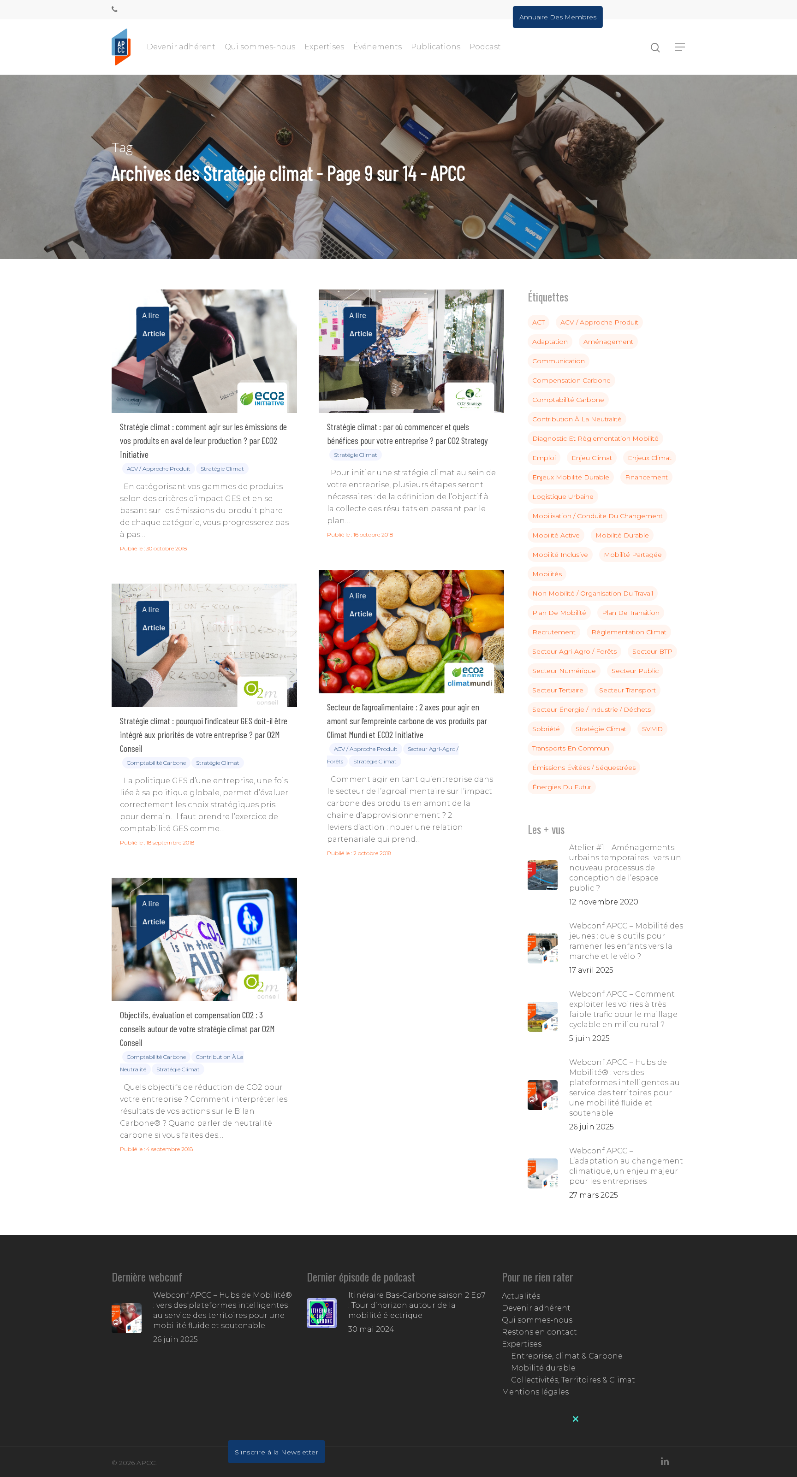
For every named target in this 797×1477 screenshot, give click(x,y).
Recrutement (554, 632)
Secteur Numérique (564, 671)
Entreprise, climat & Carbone (567, 1356)
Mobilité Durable (622, 535)
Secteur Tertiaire (557, 690)
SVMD (652, 729)
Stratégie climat (222, 468)
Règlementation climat (628, 632)
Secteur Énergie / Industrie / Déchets (591, 709)
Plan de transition (631, 613)
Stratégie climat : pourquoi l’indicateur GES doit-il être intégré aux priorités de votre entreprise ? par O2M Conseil (203, 734)
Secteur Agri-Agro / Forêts (574, 651)
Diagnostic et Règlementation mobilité (595, 438)
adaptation (550, 341)
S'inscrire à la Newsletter (276, 1452)
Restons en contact (539, 1332)
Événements (377, 47)
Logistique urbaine (563, 496)
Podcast (485, 47)
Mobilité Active (556, 535)
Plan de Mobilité (559, 613)
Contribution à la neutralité (577, 419)
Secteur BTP (652, 651)
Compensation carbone (571, 380)
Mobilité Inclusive (560, 554)
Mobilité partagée (633, 554)
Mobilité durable (543, 1368)
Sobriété (546, 729)
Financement (646, 477)
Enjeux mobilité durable (570, 477)
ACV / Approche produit (158, 468)
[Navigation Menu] (680, 47)
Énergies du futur (561, 787)
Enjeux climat (650, 458)
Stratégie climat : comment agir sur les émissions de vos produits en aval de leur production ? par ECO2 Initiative (203, 440)
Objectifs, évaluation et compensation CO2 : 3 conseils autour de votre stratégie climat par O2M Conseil (197, 1028)
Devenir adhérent (181, 47)
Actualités (521, 1296)
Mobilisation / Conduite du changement (597, 516)
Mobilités (547, 574)
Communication (558, 361)
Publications (435, 47)
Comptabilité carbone (156, 762)
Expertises (324, 47)
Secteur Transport (627, 690)
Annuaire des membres (557, 17)
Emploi (544, 458)
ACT (538, 322)
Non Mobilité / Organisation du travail (592, 593)
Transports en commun (570, 748)
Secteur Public (635, 671)
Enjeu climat (591, 458)
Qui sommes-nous (260, 47)
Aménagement (608, 341)
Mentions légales (535, 1392)
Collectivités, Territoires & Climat (573, 1380)
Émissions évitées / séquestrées (584, 767)
